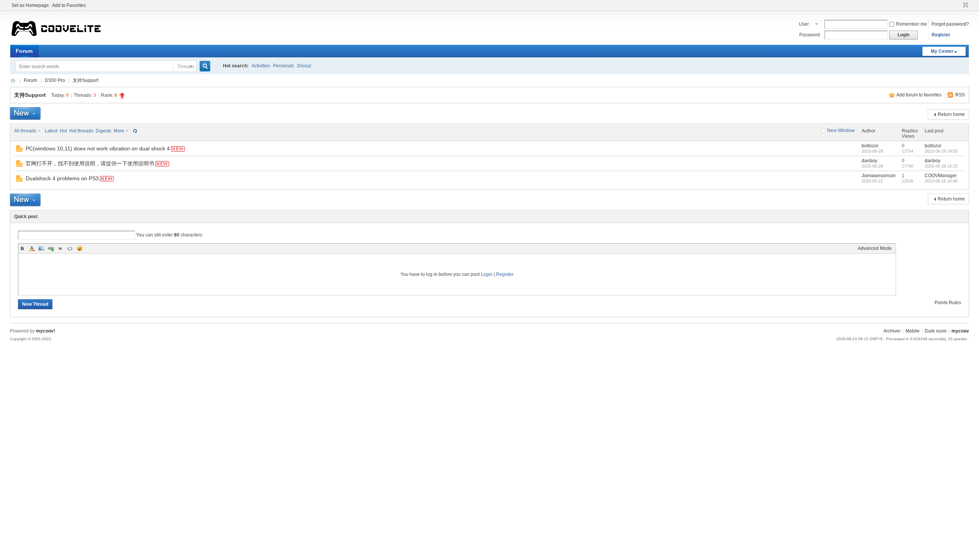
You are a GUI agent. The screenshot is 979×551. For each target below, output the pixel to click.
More (119, 131)
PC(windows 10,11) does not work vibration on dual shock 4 (98, 148)
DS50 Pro (55, 80)
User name (805, 24)
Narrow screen (964, 5)
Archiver (892, 331)
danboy (869, 160)
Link (51, 248)
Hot (63, 131)
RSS (960, 95)
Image (41, 248)
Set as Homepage (30, 5)
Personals (283, 65)
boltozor (870, 145)
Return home (951, 114)
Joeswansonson (879, 175)
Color (32, 248)
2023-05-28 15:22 (941, 166)
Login (487, 274)
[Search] (208, 66)
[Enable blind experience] (958, 5)
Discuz (304, 65)
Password (809, 34)
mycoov (13, 80)
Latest (51, 131)
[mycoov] (56, 40)
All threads (25, 131)
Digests (103, 131)
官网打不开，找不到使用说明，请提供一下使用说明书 (90, 163)
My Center (942, 51)
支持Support (85, 80)
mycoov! (45, 331)
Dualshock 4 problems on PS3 (62, 178)
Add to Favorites (69, 5)
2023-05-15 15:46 (941, 181)
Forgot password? (950, 24)
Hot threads (81, 131)
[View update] (134, 131)
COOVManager (941, 175)
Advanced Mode (875, 248)
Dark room (935, 331)
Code (70, 248)
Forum (24, 51)
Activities (261, 65)
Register (941, 34)
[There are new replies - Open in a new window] (19, 150)
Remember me (911, 24)
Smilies (79, 248)
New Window (841, 130)
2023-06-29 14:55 (941, 151)
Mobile (913, 331)
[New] (25, 113)
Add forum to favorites (919, 95)
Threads (185, 66)
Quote (60, 248)
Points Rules (948, 302)
